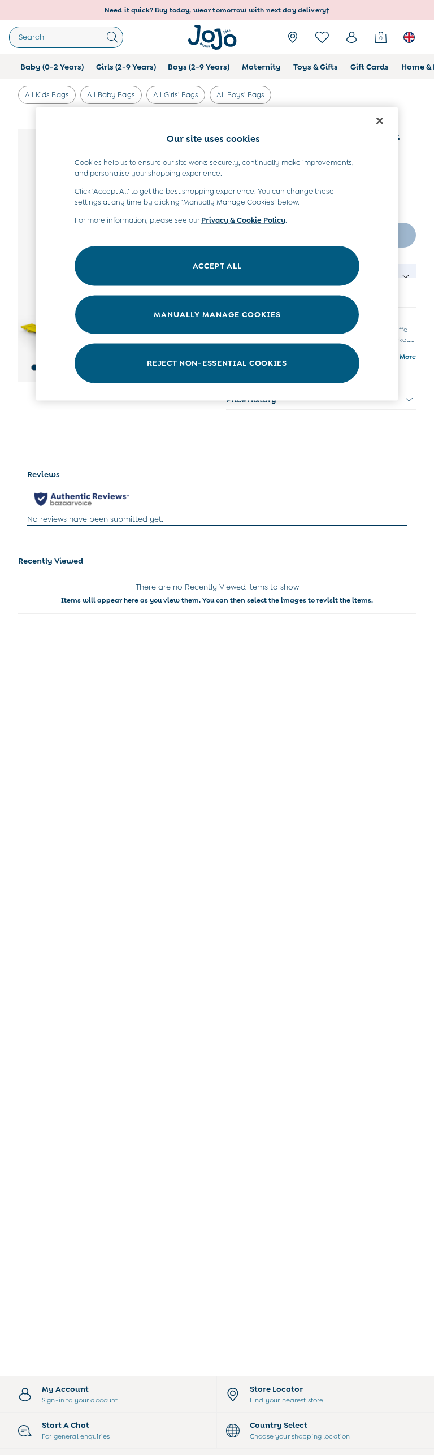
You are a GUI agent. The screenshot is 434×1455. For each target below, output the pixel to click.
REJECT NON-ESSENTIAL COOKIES (217, 363)
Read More (398, 356)
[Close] (379, 121)
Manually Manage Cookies (217, 314)
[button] (34, 367)
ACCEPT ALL (217, 266)
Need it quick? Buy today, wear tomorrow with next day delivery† (217, 10)
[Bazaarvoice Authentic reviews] (82, 499)
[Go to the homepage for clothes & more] (212, 37)
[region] (217, 254)
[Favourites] (322, 37)
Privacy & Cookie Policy (243, 219)
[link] (351, 37)
